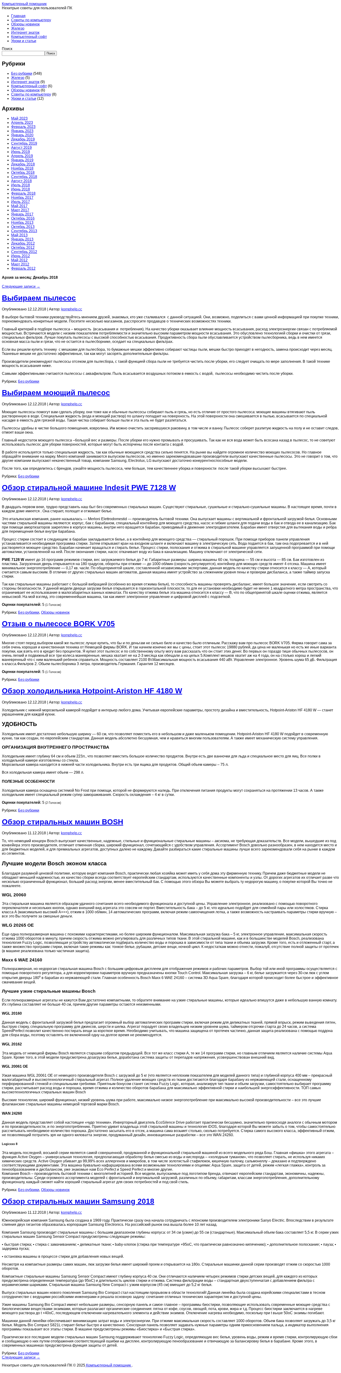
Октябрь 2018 (23, 173)
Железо (17, 28)
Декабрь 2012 (23, 243)
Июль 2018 (20, 185)
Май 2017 (19, 206)
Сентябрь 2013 (24, 231)
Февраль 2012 (23, 268)
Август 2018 (21, 181)
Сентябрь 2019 (24, 143)
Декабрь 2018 (23, 164)
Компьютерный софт (29, 37)
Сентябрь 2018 (24, 177)
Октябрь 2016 (23, 218)
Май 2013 (19, 235)
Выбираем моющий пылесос (56, 392)
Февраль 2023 (23, 127)
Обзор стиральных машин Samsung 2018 (78, 1201)
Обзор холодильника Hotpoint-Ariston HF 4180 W (92, 691)
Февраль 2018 (23, 193)
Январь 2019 (22, 160)
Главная (18, 16)
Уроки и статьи (23, 41)
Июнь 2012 (20, 256)
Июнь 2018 (20, 189)
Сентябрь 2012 (24, 252)
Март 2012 (20, 264)
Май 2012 (19, 260)
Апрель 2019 (22, 156)
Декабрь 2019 (23, 139)
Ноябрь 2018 (22, 168)
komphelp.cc (71, 309)
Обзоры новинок (25, 24)
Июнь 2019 (20, 152)
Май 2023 (19, 118)
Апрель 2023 (22, 123)
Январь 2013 (22, 239)
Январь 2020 (22, 135)
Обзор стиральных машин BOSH (62, 822)
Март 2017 (20, 210)
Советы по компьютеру (31, 20)
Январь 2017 (22, 214)
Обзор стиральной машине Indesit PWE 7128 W (89, 487)
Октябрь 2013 (23, 227)
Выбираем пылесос (39, 298)
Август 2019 (21, 148)
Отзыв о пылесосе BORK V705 (58, 623)
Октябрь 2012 (23, 248)
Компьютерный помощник (24, 4)
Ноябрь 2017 (22, 198)
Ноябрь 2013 (22, 223)
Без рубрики (21, 73)
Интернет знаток (25, 32)
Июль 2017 (20, 202)
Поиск (7, 49)
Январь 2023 (22, 131)
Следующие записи (21, 286)
